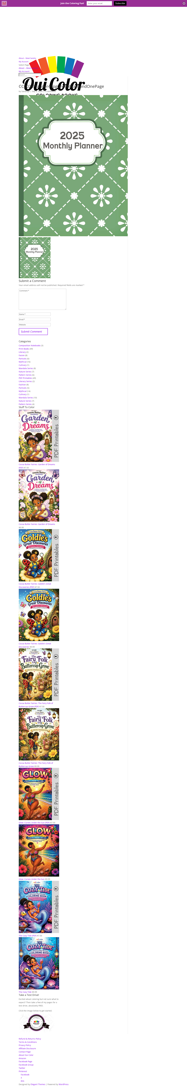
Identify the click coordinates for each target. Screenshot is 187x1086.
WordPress (64, 1084)
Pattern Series (25, 375)
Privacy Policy (25, 1045)
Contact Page (25, 1051)
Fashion (22, 384)
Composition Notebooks (30, 345)
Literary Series (25, 381)
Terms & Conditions (28, 1042)
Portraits (23, 358)
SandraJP (25, 91)
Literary (22, 352)
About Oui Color (26, 1055)
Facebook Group (26, 1064)
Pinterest (23, 1071)
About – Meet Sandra (27, 58)
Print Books (24, 348)
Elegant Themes (38, 1084)
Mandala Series (26, 368)
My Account (23, 61)
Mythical (23, 361)
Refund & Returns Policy (30, 1038)
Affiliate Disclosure (27, 1048)
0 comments (50, 91)
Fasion (22, 355)
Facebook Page (25, 1061)
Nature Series (25, 371)
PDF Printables (25, 378)
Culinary (22, 365)
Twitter (22, 1068)
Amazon (22, 1058)
